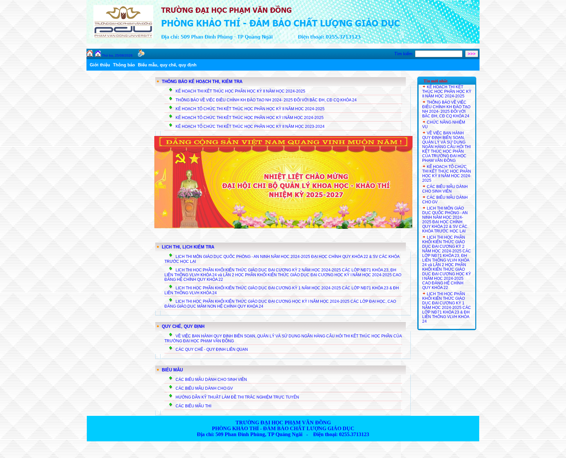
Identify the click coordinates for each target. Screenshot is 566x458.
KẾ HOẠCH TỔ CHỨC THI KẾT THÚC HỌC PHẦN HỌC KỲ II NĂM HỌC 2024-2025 (250, 109)
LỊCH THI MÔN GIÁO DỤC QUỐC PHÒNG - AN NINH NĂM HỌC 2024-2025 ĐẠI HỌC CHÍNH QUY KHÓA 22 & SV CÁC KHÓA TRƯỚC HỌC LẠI (445, 219)
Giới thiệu (100, 64)
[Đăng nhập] (141, 55)
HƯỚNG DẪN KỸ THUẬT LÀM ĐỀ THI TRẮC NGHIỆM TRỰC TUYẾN (237, 397)
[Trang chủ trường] (89, 55)
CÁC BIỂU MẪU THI (193, 406)
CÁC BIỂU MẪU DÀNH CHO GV (204, 388)
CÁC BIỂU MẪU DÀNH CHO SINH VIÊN (211, 379)
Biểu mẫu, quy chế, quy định (167, 64)
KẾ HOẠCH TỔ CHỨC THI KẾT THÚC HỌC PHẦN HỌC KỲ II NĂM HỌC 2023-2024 (250, 126)
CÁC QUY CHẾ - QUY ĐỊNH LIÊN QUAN (212, 349)
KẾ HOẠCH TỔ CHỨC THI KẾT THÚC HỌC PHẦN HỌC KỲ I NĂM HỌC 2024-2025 (250, 117)
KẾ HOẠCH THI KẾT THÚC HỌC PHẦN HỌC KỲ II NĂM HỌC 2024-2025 (240, 91)
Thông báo (124, 64)
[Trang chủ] (98, 55)
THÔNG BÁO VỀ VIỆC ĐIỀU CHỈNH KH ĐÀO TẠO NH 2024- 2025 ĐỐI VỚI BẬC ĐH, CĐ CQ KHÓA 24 (266, 100)
